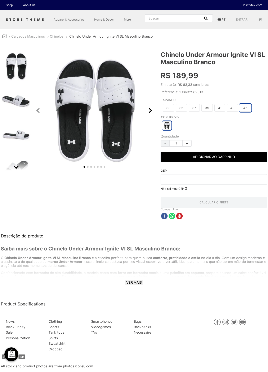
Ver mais (134, 282)
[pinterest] (179, 216)
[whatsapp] (172, 216)
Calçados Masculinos (28, 36)
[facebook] (164, 216)
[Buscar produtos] (206, 18)
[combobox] (179, 18)
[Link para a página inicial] (4, 36)
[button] (168, 108)
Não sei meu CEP (172, 188)
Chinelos (56, 36)
